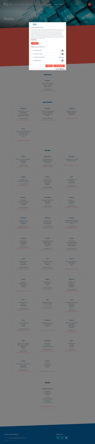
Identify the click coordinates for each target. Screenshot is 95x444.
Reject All (49, 65)
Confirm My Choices (59, 65)
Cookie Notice (33, 39)
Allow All (34, 43)
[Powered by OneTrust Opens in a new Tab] (60, 69)
